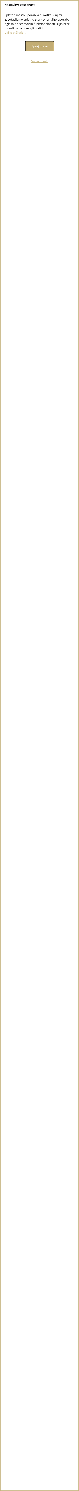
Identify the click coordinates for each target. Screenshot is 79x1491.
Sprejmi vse (40, 46)
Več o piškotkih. (15, 33)
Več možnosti (39, 61)
